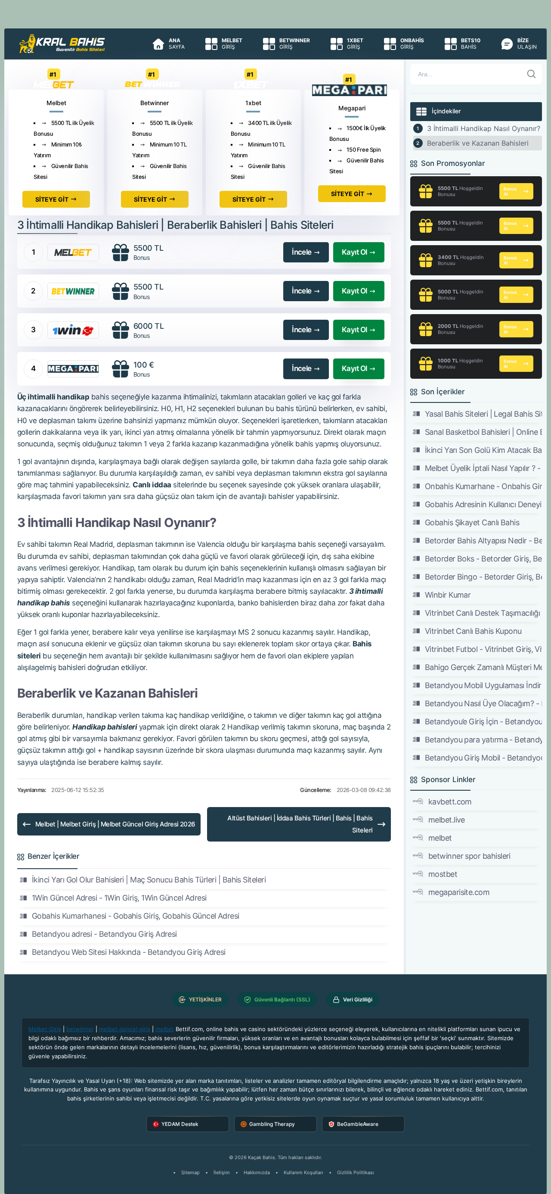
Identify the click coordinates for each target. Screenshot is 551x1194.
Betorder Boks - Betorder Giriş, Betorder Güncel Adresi (483, 558)
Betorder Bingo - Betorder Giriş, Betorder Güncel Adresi (483, 576)
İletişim (222, 1172)
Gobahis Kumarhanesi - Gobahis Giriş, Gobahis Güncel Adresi (135, 915)
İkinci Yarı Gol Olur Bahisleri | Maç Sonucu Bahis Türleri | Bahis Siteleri (149, 879)
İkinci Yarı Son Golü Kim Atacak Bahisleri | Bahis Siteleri (483, 450)
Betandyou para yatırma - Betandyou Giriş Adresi (483, 739)
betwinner (80, 1029)
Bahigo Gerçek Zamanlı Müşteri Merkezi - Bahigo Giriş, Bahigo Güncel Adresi (483, 667)
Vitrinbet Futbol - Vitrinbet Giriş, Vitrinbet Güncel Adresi (483, 649)
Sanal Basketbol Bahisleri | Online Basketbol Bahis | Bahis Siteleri (483, 431)
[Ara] (531, 74)
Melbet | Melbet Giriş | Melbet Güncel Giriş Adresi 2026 (115, 824)
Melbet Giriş (44, 1029)
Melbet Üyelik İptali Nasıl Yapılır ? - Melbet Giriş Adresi (483, 468)
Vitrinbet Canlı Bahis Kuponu (473, 631)
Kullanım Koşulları (303, 1172)
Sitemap (190, 1172)
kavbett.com (450, 801)
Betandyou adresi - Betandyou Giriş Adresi (104, 933)
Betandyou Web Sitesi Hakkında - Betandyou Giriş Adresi (129, 952)
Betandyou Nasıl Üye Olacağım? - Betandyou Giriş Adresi (483, 703)
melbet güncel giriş (124, 1029)
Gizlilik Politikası (355, 1172)
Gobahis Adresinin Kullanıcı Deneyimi (483, 504)
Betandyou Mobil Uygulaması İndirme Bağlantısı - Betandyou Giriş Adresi (483, 685)
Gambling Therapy (272, 1124)
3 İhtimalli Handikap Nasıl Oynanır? (483, 128)
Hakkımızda (257, 1172)
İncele (302, 252)
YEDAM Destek (179, 1124)
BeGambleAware (357, 1124)
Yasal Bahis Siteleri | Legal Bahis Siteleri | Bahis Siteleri (483, 413)
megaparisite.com (458, 892)
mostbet (442, 874)
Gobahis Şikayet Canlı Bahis (472, 522)
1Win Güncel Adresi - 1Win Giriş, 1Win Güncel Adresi (119, 897)
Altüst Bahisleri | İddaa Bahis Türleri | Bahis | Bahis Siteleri (299, 824)
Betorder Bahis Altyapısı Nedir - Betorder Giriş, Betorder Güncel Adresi (483, 540)
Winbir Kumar (448, 594)
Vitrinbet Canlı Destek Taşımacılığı (482, 612)
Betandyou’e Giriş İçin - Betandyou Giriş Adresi (483, 721)
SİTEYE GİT (51, 199)
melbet (440, 837)
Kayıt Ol (354, 252)
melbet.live (446, 819)
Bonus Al (510, 191)
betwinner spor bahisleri (469, 855)
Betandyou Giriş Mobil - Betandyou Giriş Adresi (483, 757)
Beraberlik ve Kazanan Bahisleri (478, 143)
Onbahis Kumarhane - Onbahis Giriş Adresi (483, 486)
